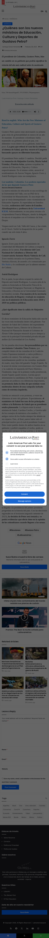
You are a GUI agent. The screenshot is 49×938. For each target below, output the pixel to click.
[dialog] (25, 469)
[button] (24, 464)
